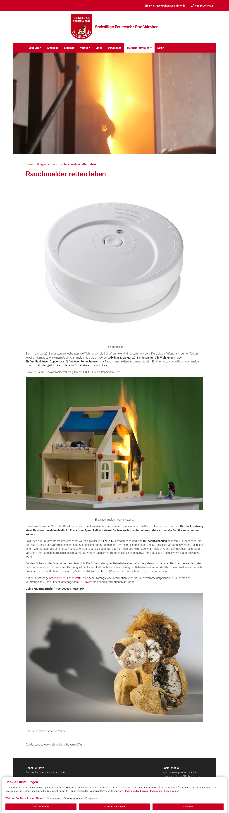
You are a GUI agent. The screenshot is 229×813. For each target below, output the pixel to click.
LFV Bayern (85, 582)
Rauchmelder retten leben (79, 164)
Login (160, 47)
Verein (84, 47)
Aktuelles (52, 47)
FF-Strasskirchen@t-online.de (167, 5)
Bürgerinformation (138, 47)
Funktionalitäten (75, 798)
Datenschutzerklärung (136, 791)
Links (99, 47)
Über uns (34, 47)
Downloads (115, 47)
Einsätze (69, 47)
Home (29, 164)
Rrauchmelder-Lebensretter (65, 578)
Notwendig (55, 798)
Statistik (93, 798)
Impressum (156, 791)
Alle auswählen (41, 806)
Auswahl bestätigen (114, 806)
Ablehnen (188, 806)
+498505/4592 (204, 5)
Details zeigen (171, 791)
